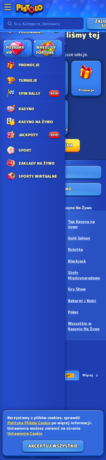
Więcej (87, 375)
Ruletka (75, 249)
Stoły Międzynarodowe (84, 275)
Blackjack (77, 261)
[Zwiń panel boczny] (8, 7)
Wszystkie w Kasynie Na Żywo (83, 326)
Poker (73, 312)
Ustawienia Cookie (24, 433)
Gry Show (77, 288)
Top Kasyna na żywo (81, 224)
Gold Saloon (79, 238)
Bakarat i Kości (82, 300)
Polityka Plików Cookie (29, 422)
